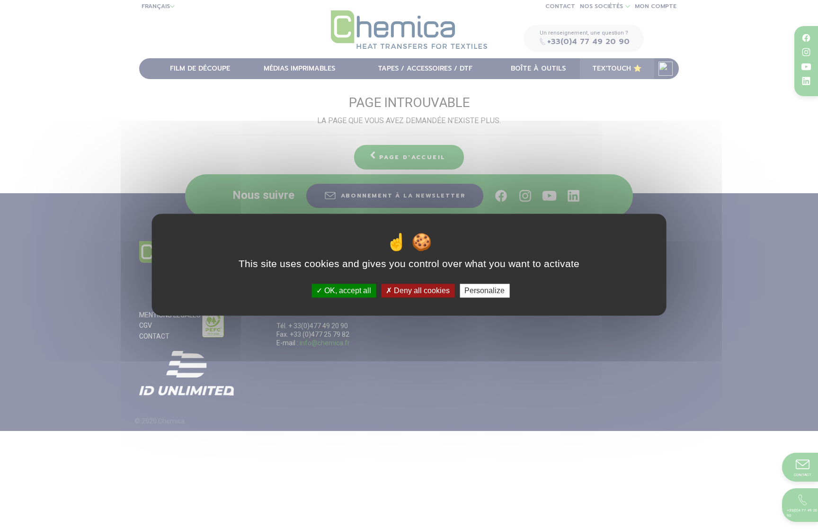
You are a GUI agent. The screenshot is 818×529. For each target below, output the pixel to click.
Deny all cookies (421, 291)
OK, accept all (346, 291)
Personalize (484, 291)
